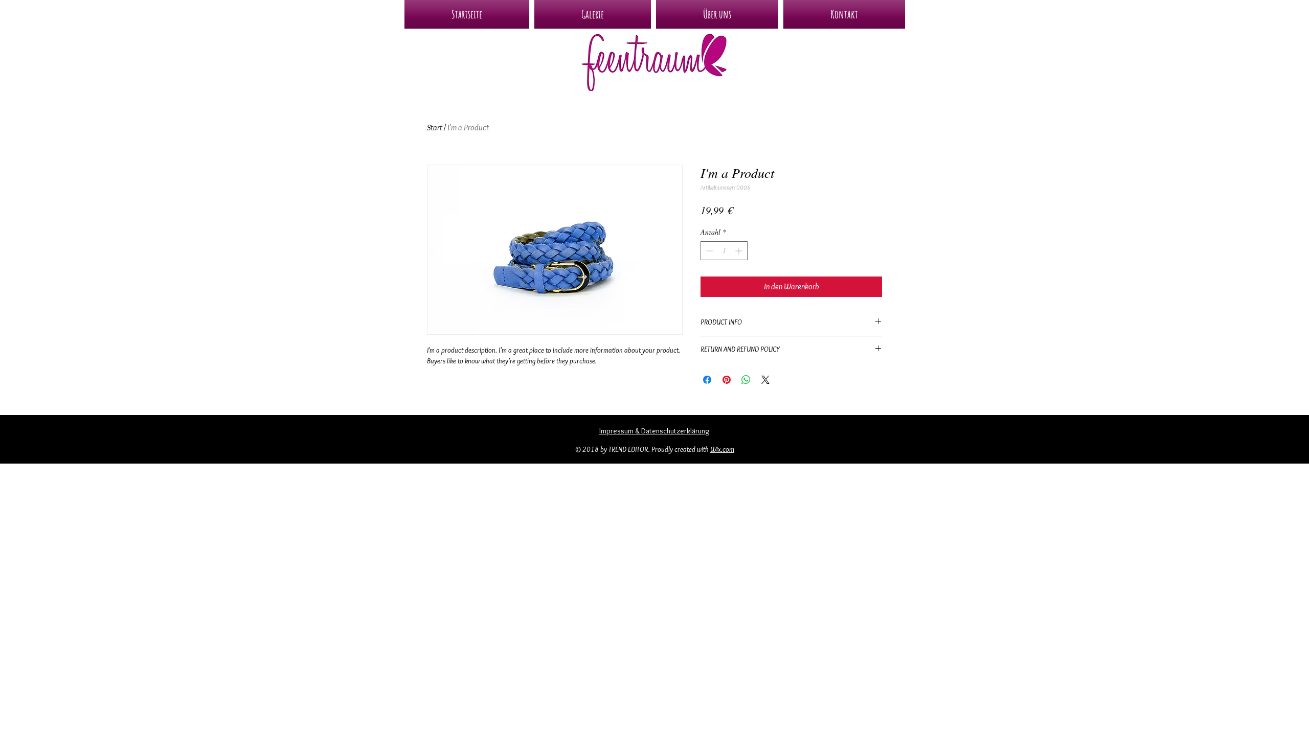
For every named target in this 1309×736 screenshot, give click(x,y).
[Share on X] (765, 380)
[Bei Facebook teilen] (707, 380)
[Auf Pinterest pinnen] (726, 380)
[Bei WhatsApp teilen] (746, 380)
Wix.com (722, 449)
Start (434, 127)
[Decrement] (708, 251)
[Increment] (739, 251)
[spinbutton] (724, 251)
